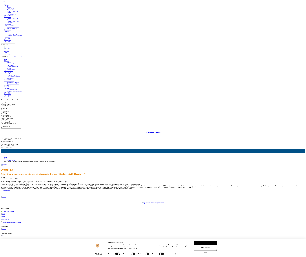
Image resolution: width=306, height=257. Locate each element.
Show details (170, 254)
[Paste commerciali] (11, 127)
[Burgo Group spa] (13, 111)
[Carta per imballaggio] (11, 121)
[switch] (133, 254)
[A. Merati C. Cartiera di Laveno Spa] (13, 104)
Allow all (205, 243)
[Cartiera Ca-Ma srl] (13, 114)
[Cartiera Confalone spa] (13, 116)
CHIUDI (3, 1)
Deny (205, 252)
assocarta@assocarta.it (16, 56)
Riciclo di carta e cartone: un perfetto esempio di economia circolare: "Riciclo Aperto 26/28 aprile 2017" (43, 174)
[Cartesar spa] (13, 112)
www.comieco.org (5, 190)
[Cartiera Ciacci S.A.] (13, 115)
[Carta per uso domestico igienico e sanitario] (11, 125)
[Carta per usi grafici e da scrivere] (11, 123)
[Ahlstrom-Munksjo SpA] (13, 105)
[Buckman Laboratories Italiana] (13, 110)
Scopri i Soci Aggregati (153, 132)
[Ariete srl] (13, 107)
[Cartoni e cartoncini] (11, 126)
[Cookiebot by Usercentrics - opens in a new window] (98, 254)
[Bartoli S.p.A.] (13, 108)
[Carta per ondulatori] (11, 122)
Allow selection (205, 247)
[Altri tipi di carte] (11, 119)
